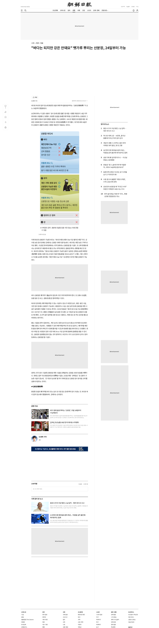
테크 (79, 617)
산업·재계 (80, 622)
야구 (97, 617)
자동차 (79, 624)
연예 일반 (113, 614)
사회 (32, 43)
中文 (137, 6)
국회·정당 (45, 619)
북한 (43, 622)
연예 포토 (113, 622)
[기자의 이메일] (40, 440)
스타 (112, 617)
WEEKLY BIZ (81, 614)
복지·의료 (39, 43)
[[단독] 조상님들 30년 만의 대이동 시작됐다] (40, 426)
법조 (64, 619)
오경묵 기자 (34, 101)
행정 (43, 627)
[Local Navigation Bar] (22, 10)
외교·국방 (45, 624)
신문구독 (123, 6)
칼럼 (22, 617)
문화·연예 (113, 612)
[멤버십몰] (59, 449)
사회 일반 (65, 614)
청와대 (44, 617)
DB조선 (130, 627)
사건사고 (65, 617)
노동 (64, 624)
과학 (79, 619)
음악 (118, 619)
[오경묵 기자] (34, 439)
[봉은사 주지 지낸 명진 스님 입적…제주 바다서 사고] (40, 507)
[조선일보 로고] (79, 4)
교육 (64, 622)
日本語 (133, 6)
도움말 (80, 484)
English (128, 6)
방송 (115, 617)
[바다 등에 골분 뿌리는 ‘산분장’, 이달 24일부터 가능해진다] (40, 414)
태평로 (23, 622)
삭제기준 (85, 484)
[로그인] (137, 10)
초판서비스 (131, 617)
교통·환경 (65, 627)
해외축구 (98, 624)
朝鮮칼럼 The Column (27, 619)
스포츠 (98, 612)
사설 (22, 614)
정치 (43, 612)
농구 (97, 627)
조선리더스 (131, 612)
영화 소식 (113, 619)
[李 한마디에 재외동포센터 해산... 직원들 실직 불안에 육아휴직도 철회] (40, 519)
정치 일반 (44, 614)
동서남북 (23, 624)
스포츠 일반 (99, 614)
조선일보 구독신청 (133, 614)
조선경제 (80, 612)
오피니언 (23, 612)
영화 (114, 627)
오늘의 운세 (131, 622)
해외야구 (98, 619)
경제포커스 (24, 627)
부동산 (79, 627)
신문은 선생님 (131, 619)
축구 (97, 622)
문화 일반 (113, 624)
